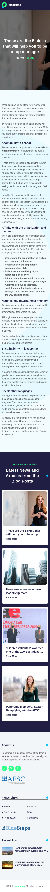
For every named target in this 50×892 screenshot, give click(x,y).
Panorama (19, 886)
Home (20, 57)
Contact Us (32, 818)
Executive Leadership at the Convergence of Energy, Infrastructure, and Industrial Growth (30, 864)
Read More (11, 539)
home (7, 806)
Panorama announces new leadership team (23, 591)
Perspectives (10, 818)
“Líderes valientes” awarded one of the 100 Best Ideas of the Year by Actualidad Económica (24, 649)
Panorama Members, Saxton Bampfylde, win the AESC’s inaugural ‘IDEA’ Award (24, 708)
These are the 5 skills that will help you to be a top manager (23, 532)
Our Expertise (10, 812)
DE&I (29, 812)
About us (31, 806)
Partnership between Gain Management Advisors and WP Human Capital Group (31, 849)
